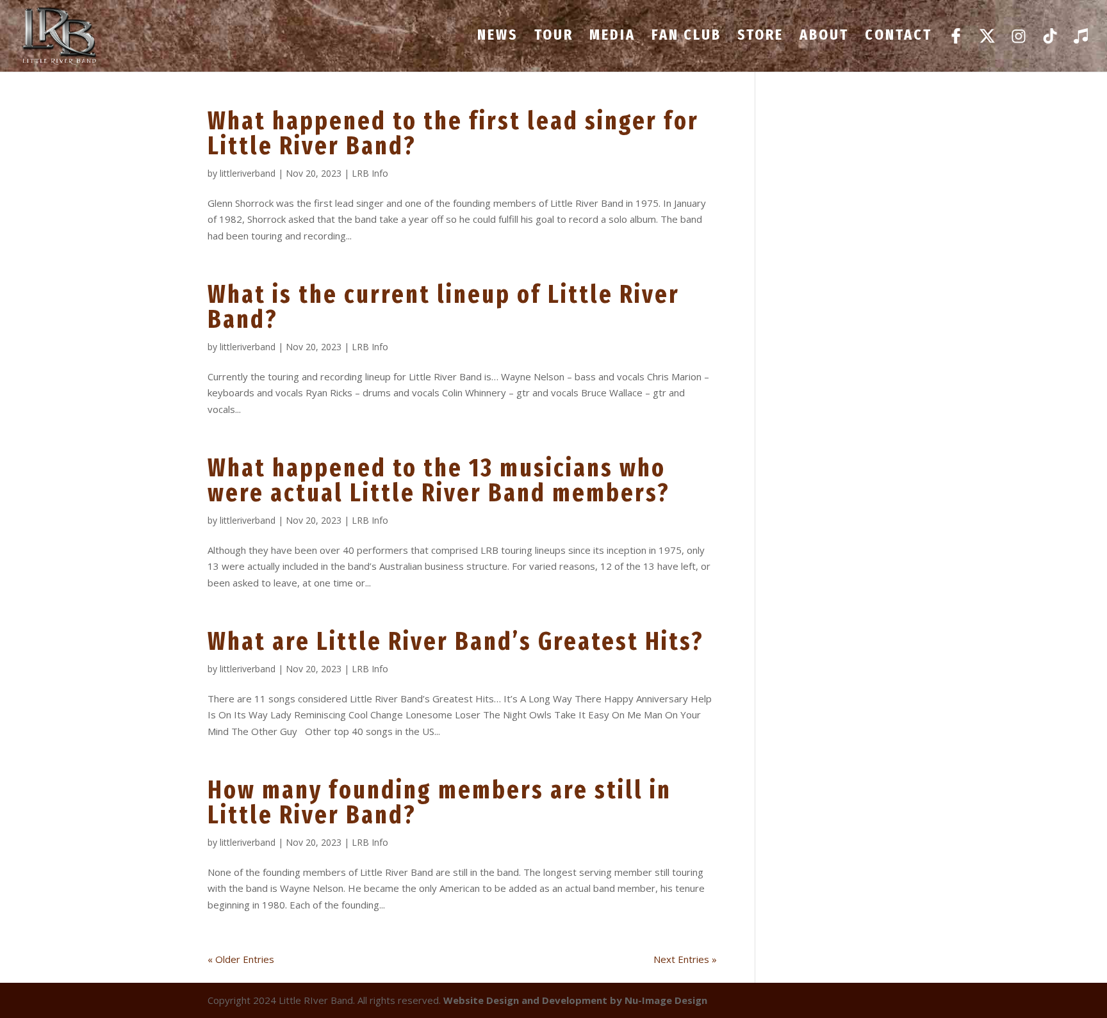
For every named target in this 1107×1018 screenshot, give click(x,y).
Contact (898, 37)
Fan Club (686, 37)
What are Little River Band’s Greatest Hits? (456, 641)
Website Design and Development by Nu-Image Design (575, 1000)
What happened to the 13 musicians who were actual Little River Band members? (439, 480)
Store (760, 37)
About (824, 37)
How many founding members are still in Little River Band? (439, 802)
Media (612, 37)
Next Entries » (685, 959)
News (497, 37)
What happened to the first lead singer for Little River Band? (453, 133)
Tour (553, 37)
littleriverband (247, 173)
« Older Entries (241, 959)
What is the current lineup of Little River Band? (444, 307)
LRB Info (370, 173)
